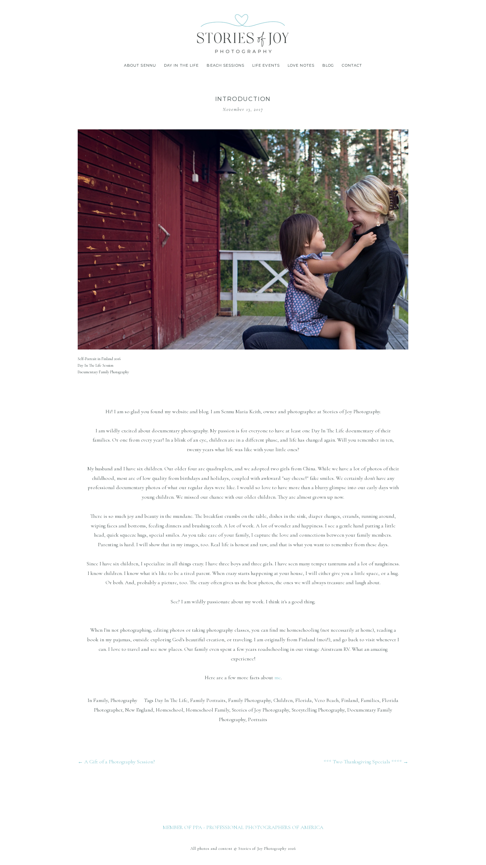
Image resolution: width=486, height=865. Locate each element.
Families (370, 700)
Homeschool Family (207, 710)
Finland (349, 700)
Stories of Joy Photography (260, 710)
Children (283, 700)
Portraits (257, 719)
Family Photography (249, 700)
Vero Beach (326, 700)
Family (100, 700)
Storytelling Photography (318, 710)
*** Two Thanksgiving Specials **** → (366, 761)
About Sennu (140, 65)
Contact (352, 65)
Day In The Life (171, 700)
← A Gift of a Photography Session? (116, 761)
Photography (123, 700)
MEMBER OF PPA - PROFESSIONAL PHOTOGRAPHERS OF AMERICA (243, 827)
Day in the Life (181, 65)
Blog (328, 65)
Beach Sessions (225, 65)
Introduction (243, 99)
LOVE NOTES (301, 65)
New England (139, 710)
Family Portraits (207, 700)
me (277, 677)
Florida (303, 700)
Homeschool (169, 710)
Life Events (266, 65)
